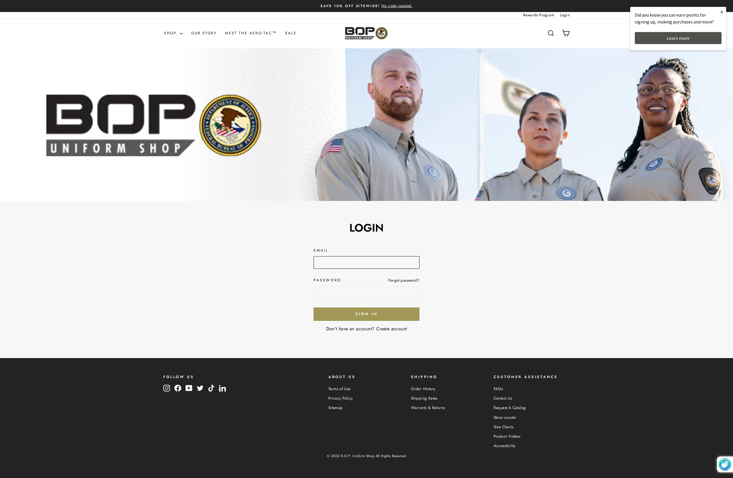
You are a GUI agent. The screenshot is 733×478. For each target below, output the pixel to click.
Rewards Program (538, 15)
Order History (423, 389)
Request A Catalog (510, 407)
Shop (171, 33)
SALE (290, 33)
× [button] (721, 11)
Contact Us (503, 398)
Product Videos (507, 436)
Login (565, 15)
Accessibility (505, 446)
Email (321, 250)
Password (328, 280)
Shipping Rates (424, 398)
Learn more (678, 38)
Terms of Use (339, 389)
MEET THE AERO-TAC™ (251, 33)
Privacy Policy (340, 398)
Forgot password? (403, 280)
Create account (391, 328)
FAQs (498, 389)
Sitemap (335, 407)
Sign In (366, 314)
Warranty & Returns (428, 407)
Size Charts (503, 427)
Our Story (203, 33)
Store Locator (505, 417)
